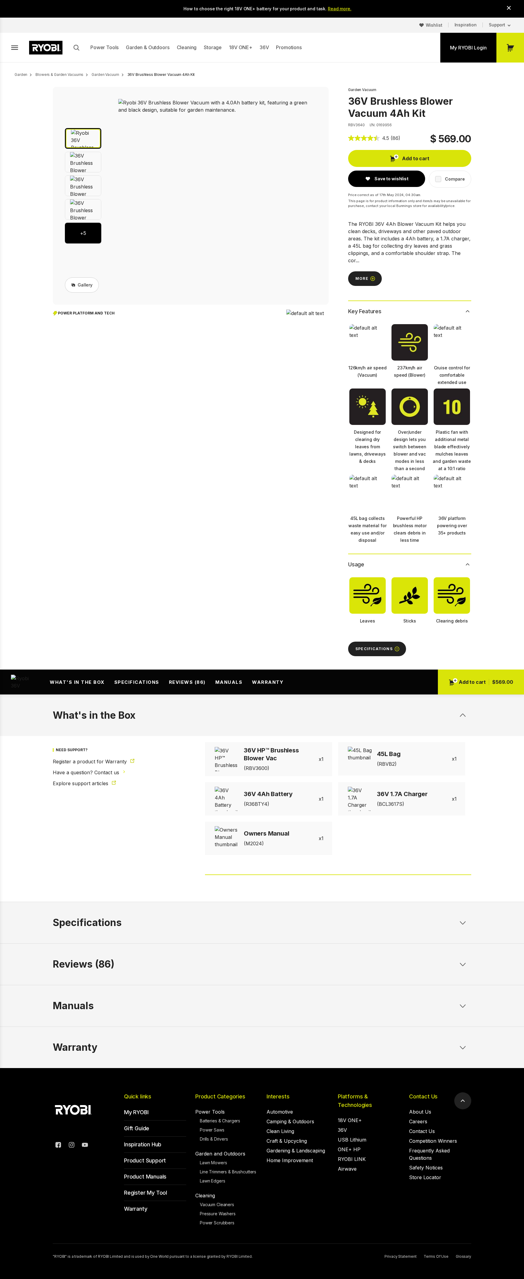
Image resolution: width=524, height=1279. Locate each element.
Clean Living (280, 1131)
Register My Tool (145, 1192)
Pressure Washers (218, 1213)
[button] (83, 138)
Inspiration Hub (142, 1144)
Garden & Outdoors (147, 47)
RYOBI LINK (352, 1159)
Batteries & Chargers (220, 1120)
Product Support (145, 1160)
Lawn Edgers (212, 1180)
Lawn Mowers (213, 1162)
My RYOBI (136, 1112)
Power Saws (212, 1129)
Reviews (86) (187, 682)
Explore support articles (81, 783)
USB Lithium (352, 1140)
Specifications (136, 682)
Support (497, 24)
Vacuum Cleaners (217, 1204)
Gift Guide (136, 1128)
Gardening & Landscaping (296, 1151)
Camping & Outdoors (290, 1121)
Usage (356, 564)
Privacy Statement (400, 1256)
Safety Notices (426, 1168)
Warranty (268, 682)
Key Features (364, 311)
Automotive (280, 1112)
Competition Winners (433, 1141)
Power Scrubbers (217, 1222)
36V (264, 47)
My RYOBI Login (468, 48)
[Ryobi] (45, 48)
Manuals (229, 682)
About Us (420, 1112)
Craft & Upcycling (287, 1141)
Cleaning (187, 47)
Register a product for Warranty (90, 761)
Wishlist (434, 25)
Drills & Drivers (214, 1139)
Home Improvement (290, 1160)
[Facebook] (58, 1146)
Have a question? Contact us (87, 772)
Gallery (85, 284)
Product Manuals (145, 1176)
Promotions (288, 47)
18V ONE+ (240, 47)
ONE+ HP (349, 1149)
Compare (455, 179)
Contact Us (423, 1096)
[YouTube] (85, 1146)
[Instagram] (72, 1146)
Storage (213, 47)
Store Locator (425, 1177)
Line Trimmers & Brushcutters (228, 1171)
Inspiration (466, 24)
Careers (418, 1121)
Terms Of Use (436, 1256)
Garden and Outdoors (220, 1154)
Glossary (463, 1256)
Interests (278, 1096)
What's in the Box (77, 682)
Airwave (347, 1169)
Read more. (339, 8)
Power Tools (104, 47)
